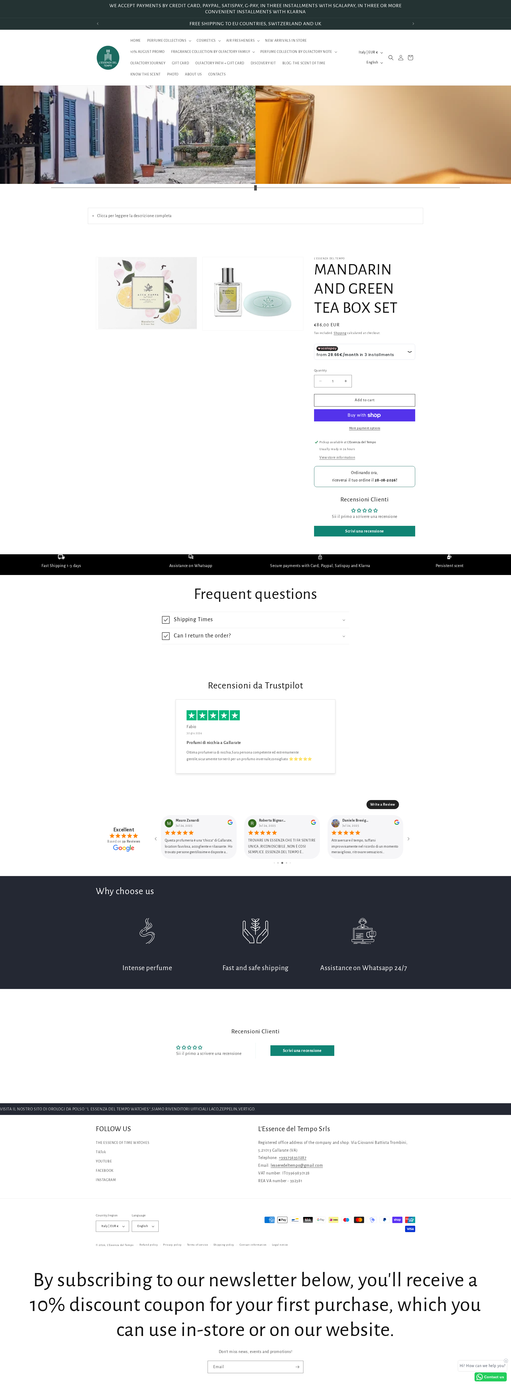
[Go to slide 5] (290, 862)
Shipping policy (223, 1244)
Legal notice (280, 1244)
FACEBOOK (105, 1171)
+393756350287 (293, 1158)
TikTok (101, 1152)
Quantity (320, 370)
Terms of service (197, 1244)
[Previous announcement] (98, 24)
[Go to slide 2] (278, 863)
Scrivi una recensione (364, 531)
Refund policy (148, 1244)
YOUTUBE (104, 1161)
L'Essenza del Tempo (120, 1245)
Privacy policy (172, 1244)
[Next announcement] (413, 24)
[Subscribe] (297, 1367)
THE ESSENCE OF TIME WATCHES (122, 1143)
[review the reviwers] (230, 824)
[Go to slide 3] (282, 863)
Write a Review (382, 804)
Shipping (340, 333)
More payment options (364, 428)
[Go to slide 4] (286, 863)
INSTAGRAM (106, 1180)
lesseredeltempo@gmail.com (297, 1165)
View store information (337, 457)
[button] (168, 40)
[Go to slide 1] (274, 862)
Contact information (253, 1244)
